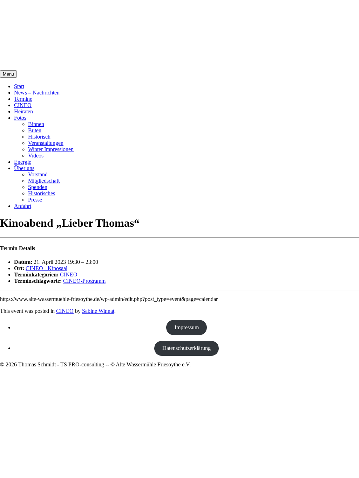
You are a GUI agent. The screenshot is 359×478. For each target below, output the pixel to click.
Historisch (39, 137)
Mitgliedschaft (44, 181)
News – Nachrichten (37, 93)
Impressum (187, 327)
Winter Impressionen (51, 149)
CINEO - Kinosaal (46, 268)
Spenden (37, 187)
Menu (8, 74)
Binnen (36, 124)
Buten (34, 130)
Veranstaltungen (45, 143)
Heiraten (23, 111)
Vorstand (38, 174)
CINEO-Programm (84, 281)
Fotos (20, 118)
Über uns (24, 168)
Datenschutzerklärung (186, 348)
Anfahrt (22, 206)
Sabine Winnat (98, 311)
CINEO (23, 105)
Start (19, 86)
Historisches (41, 193)
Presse (35, 200)
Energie (22, 162)
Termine (23, 99)
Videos (35, 156)
